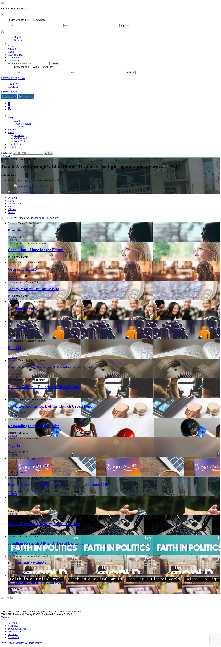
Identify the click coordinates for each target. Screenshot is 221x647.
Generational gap (22, 269)
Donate (21, 78)
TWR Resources (22, 123)
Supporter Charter (17, 628)
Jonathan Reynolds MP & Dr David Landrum (46, 543)
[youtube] (19, 606)
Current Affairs (15, 203)
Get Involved (14, 57)
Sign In (18, 40)
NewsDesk (20, 141)
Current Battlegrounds (27, 563)
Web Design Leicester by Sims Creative (21, 642)
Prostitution (18, 230)
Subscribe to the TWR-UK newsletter (27, 19)
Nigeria (14, 445)
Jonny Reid (17, 504)
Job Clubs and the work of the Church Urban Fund (50, 406)
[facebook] (10, 606)
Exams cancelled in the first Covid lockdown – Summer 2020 (58, 484)
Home (11, 43)
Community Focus (23, 308)
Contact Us (13, 60)
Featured (12, 197)
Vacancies (19, 126)
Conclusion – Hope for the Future (36, 250)
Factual (11, 212)
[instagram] (14, 606)
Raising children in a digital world (36, 582)
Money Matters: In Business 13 (33, 289)
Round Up (16, 348)
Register (18, 37)
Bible (10, 206)
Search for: (13, 63)
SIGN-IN (12, 83)
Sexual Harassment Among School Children (44, 524)
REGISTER (14, 86)
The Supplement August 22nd (32, 465)
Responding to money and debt (33, 426)
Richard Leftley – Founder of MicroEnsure (44, 387)
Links (17, 120)
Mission (12, 48)
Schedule (19, 135)
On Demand (20, 138)
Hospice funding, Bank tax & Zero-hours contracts (50, 367)
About (11, 46)
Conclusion (17, 328)
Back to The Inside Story (46, 217)
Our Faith (13, 634)
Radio (11, 51)
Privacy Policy (15, 631)
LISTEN (12, 240)
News (11, 200)
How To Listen (15, 54)
